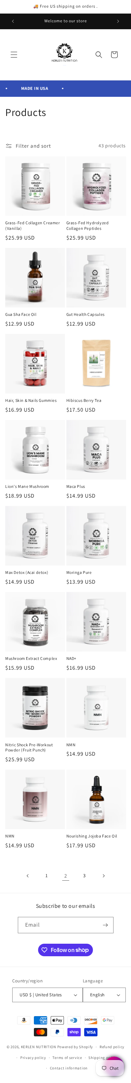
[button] (14, 54)
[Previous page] (28, 875)
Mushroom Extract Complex (31, 658)
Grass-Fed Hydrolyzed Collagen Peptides (87, 225)
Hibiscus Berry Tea (84, 400)
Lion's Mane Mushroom (27, 486)
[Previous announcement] (13, 21)
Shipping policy (102, 1057)
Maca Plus (75, 486)
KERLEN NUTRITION (38, 1046)
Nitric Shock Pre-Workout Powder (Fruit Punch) (29, 747)
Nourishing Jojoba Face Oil (92, 836)
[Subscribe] (105, 925)
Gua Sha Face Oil (21, 314)
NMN (71, 744)
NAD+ (71, 658)
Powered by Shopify (75, 1046)
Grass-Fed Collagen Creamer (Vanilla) (32, 225)
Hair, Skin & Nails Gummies (31, 400)
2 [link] (65, 875)
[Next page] (103, 875)
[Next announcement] (118, 21)
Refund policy (112, 1046)
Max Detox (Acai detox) (26, 572)
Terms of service (67, 1057)
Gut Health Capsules (85, 314)
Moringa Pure (79, 572)
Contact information (69, 1068)
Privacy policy (33, 1057)
